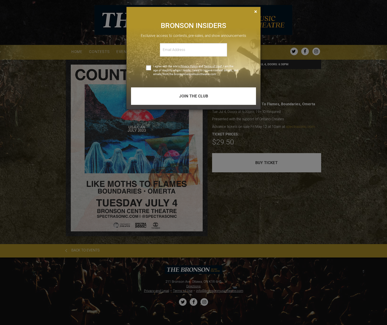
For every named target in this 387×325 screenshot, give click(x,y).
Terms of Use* (213, 66)
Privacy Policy (189, 66)
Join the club (193, 96)
